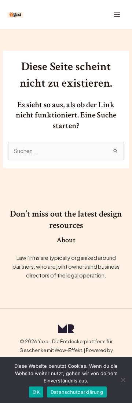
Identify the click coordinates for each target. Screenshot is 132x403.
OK (36, 392)
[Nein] (122, 380)
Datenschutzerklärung (77, 392)
